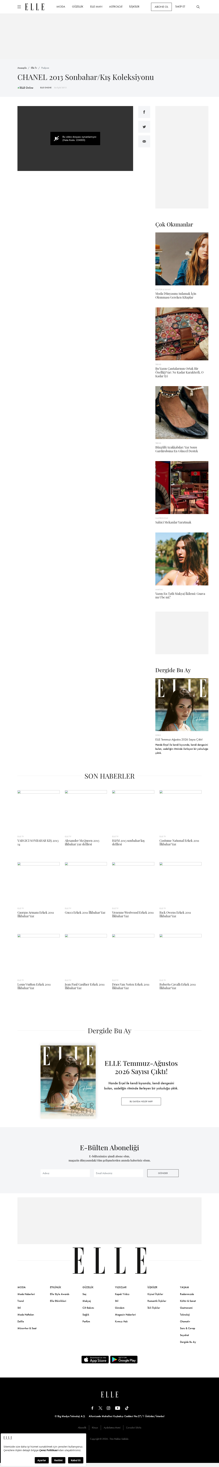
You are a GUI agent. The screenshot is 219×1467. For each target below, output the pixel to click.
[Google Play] (124, 1360)
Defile (20, 1321)
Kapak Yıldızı (122, 1294)
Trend (20, 1301)
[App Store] (95, 1360)
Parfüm (86, 1321)
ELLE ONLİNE (45, 87)
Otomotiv (185, 1321)
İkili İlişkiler (153, 1308)
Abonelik (82, 1427)
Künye (95, 1427)
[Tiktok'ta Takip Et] (127, 1408)
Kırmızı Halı (121, 1321)
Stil (19, 1308)
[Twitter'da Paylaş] (144, 127)
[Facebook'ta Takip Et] (92, 1408)
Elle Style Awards (59, 1294)
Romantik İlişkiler (156, 1301)
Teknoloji (185, 1314)
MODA (60, 6)
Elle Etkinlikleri (58, 1301)
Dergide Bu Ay (188, 1342)
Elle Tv (34, 67)
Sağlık (85, 1314)
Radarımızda (187, 1294)
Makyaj (86, 1301)
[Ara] (198, 6)
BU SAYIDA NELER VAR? (141, 1101)
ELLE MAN (96, 6)
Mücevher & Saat (26, 1328)
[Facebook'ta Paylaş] (144, 112)
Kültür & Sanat (188, 1301)
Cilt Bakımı (88, 1308)
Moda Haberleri (26, 1294)
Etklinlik (55, 1287)
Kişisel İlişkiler (155, 1294)
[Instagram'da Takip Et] (108, 1408)
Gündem (119, 1308)
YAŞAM (184, 1287)
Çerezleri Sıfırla (133, 1427)
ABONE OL (161, 7)
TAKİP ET (180, 6)
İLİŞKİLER (134, 6)
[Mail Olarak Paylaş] (144, 141)
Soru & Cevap (187, 1328)
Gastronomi (186, 1308)
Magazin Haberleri (125, 1314)
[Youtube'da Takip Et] (118, 1408)
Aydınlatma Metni (112, 1427)
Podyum (45, 67)
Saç (84, 1294)
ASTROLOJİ (115, 6)
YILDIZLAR (121, 1287)
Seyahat (184, 1335)
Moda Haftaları (25, 1314)
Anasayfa (22, 67)
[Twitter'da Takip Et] (100, 1408)
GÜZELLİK (77, 6)
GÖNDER (163, 1173)
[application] (75, 138)
